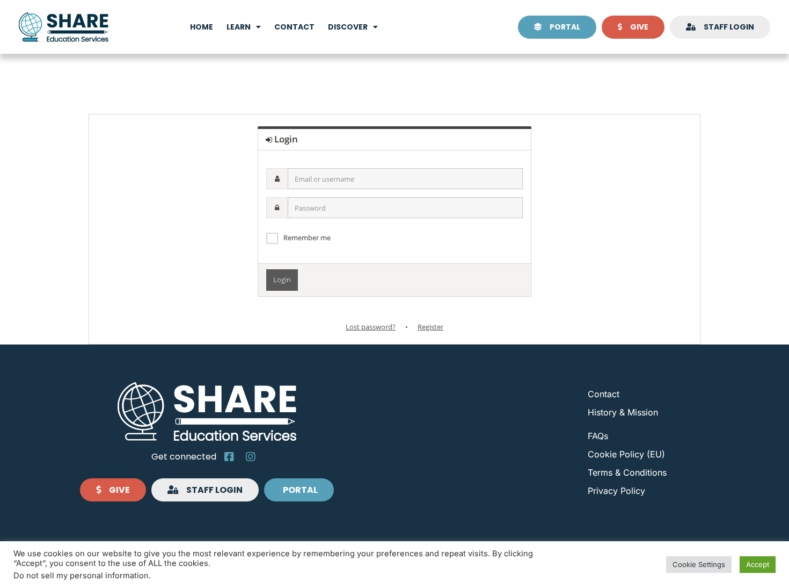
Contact (294, 26)
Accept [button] (757, 564)
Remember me (307, 237)
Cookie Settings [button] (699, 564)
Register (430, 327)
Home (201, 26)
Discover (348, 26)
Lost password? (371, 327)
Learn (239, 26)
